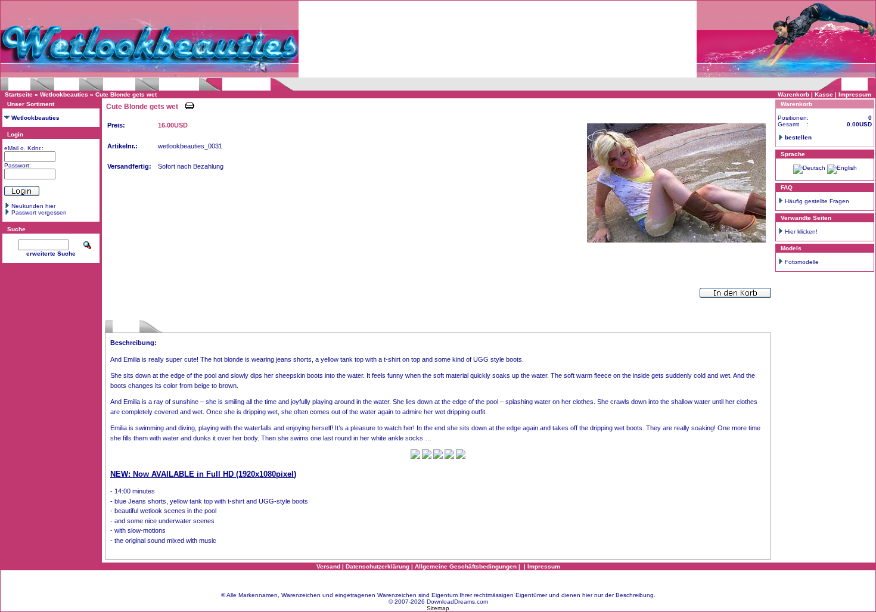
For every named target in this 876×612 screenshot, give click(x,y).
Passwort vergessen (39, 212)
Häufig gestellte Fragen (817, 201)
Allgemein (126, 326)
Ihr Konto (854, 84)
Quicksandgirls (179, 84)
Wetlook (19, 84)
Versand (328, 566)
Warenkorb (793, 94)
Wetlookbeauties (246, 84)
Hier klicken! (801, 231)
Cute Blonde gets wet (126, 94)
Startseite (19, 94)
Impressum (854, 94)
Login (15, 134)
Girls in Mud (119, 84)
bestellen (798, 137)
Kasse (824, 94)
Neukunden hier (33, 206)
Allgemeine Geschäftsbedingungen (466, 566)
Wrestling (66, 84)
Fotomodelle (802, 262)
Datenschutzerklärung (377, 566)
